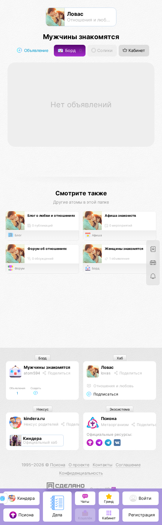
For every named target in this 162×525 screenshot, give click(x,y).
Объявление (35, 50)
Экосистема (120, 409)
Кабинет (136, 50)
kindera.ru (34, 418)
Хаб (120, 358)
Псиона (108, 418)
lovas (105, 373)
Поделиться (58, 373)
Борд (73, 50)
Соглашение (128, 464)
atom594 (32, 373)
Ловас (107, 367)
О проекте (79, 464)
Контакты (102, 464)
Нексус (43, 409)
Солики (104, 50)
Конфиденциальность (81, 473)
